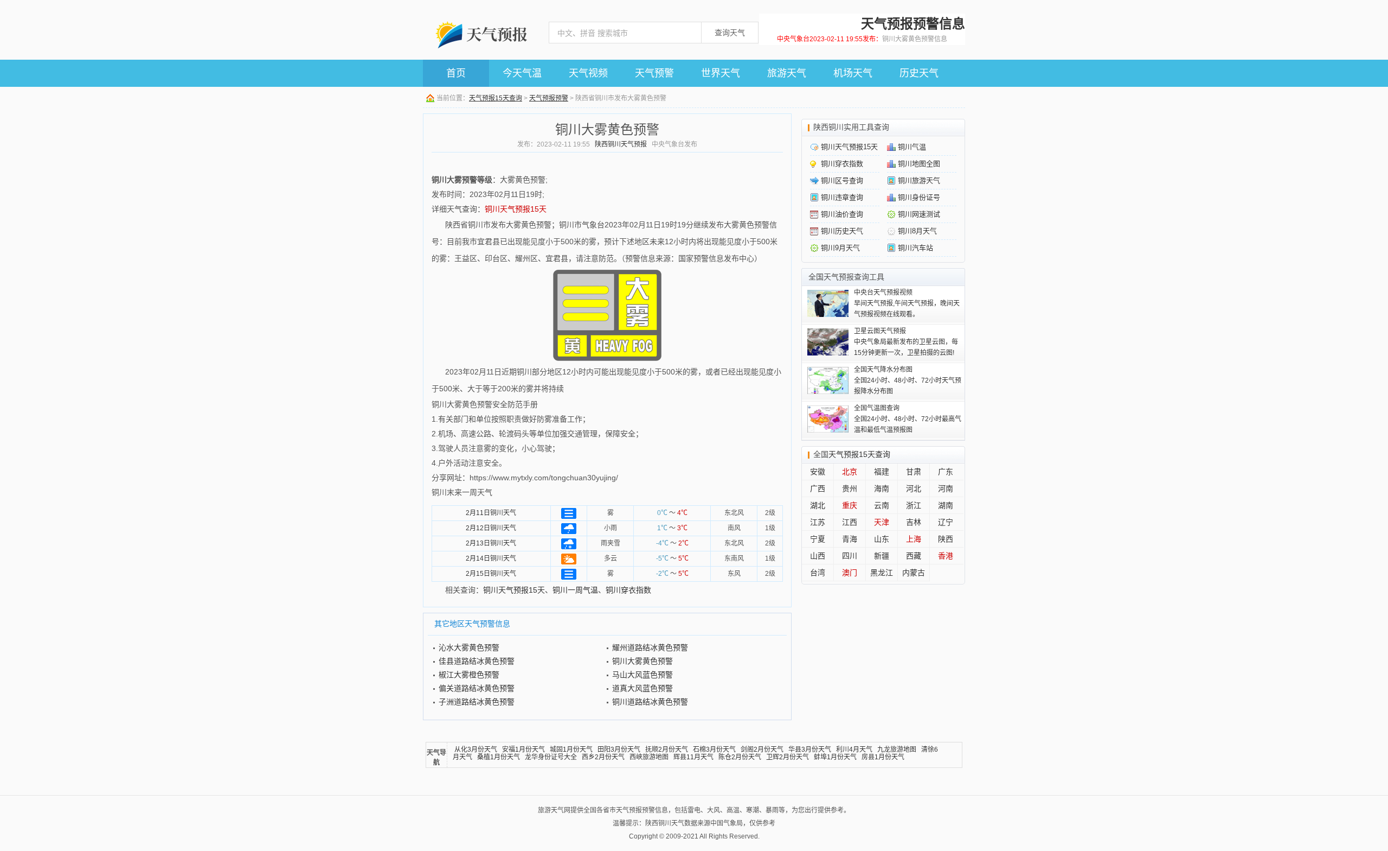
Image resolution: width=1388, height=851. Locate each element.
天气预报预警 (548, 98)
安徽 (817, 471)
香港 (945, 555)
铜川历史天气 (842, 231)
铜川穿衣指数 (628, 590)
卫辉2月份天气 (787, 757)
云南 (881, 505)
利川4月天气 (854, 749)
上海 (913, 539)
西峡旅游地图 (649, 757)
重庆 (849, 505)
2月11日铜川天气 (491, 513)
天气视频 (588, 73)
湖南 (945, 505)
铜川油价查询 (842, 214)
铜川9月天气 (840, 248)
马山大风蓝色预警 (642, 674)
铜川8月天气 (917, 231)
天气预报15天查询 (495, 98)
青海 (849, 539)
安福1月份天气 (523, 749)
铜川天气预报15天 (516, 209)
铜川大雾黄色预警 (642, 661)
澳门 (849, 572)
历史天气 (919, 73)
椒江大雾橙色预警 (469, 674)
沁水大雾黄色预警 (469, 647)
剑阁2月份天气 (762, 749)
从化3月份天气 (475, 749)
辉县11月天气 (693, 757)
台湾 (817, 572)
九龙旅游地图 (896, 749)
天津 (881, 522)
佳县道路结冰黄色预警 (477, 661)
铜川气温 (912, 147)
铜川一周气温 (575, 590)
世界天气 (720, 73)
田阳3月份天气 (618, 749)
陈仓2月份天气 (739, 757)
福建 (881, 471)
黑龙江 (881, 572)
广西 (817, 488)
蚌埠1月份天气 (835, 757)
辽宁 (945, 522)
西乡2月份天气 (603, 757)
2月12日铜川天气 (491, 528)
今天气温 (522, 73)
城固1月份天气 (571, 749)
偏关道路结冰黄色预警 (477, 688)
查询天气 (730, 32)
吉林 (913, 522)
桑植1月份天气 (498, 757)
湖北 (817, 505)
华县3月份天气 (809, 749)
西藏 (913, 555)
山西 (817, 555)
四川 (849, 555)
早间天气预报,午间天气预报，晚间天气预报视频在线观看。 (907, 303)
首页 (456, 73)
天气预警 (654, 73)
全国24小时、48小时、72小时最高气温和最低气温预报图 (907, 419)
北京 (849, 471)
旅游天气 (786, 73)
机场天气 (852, 73)
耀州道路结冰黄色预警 (650, 647)
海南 (881, 488)
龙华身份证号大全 (551, 757)
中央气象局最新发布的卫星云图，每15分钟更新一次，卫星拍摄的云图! (906, 342)
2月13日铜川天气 (491, 543)
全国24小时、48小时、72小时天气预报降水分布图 (907, 380)
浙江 (913, 505)
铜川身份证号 (919, 197)
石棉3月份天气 (714, 749)
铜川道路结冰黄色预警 (650, 701)
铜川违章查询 (842, 197)
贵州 (849, 488)
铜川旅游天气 (919, 180)
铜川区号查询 (842, 180)
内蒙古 (913, 572)
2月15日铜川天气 (491, 573)
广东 (945, 471)
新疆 (881, 555)
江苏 (817, 522)
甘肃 (913, 471)
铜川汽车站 (915, 248)
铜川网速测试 (919, 214)
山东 (881, 539)
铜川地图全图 (919, 164)
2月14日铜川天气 (491, 558)
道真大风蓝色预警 (642, 688)
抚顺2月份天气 (666, 749)
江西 (849, 522)
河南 (945, 488)
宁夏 (817, 539)
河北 (913, 488)
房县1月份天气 (883, 757)
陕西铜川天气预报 (621, 144)
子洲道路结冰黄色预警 (477, 701)
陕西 (945, 539)
